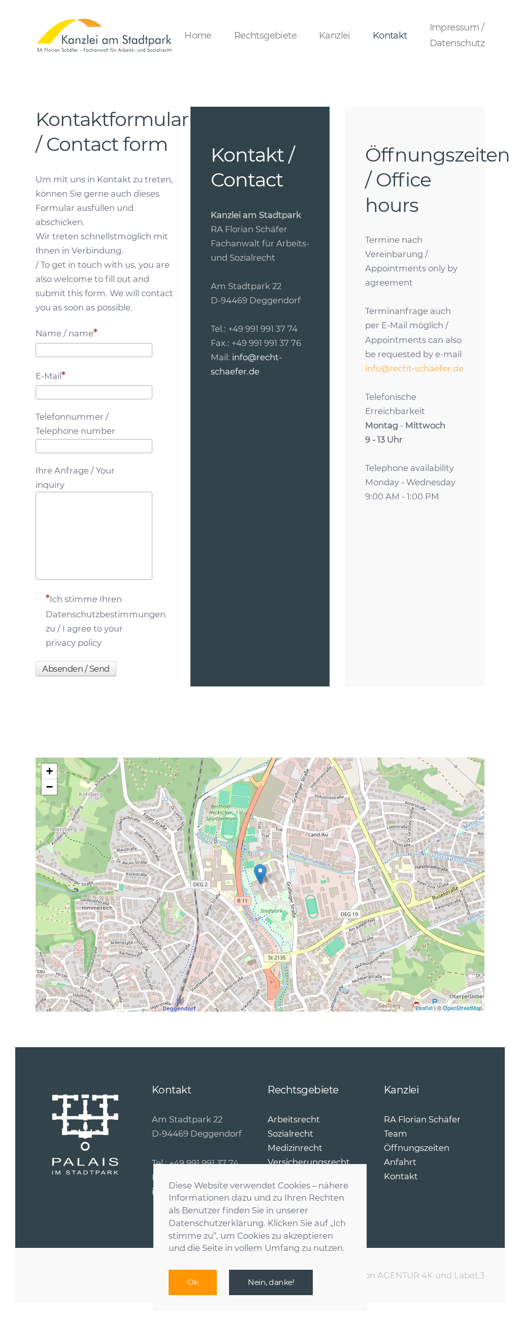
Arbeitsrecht (294, 1119)
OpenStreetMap (462, 1007)
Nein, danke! (271, 1282)
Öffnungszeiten (416, 1148)
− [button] (49, 786)
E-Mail (48, 376)
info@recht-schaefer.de (414, 368)
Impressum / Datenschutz (457, 35)
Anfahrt (400, 1162)
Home (198, 35)
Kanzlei (334, 35)
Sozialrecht (290, 1133)
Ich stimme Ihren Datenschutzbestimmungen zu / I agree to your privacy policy (99, 621)
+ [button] (49, 771)
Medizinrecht (295, 1148)
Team (395, 1133)
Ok (192, 1282)
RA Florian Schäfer (422, 1119)
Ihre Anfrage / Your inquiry (75, 477)
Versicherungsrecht (309, 1162)
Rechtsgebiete (265, 35)
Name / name (64, 333)
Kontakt (390, 35)
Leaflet (424, 1007)
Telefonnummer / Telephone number (75, 424)
